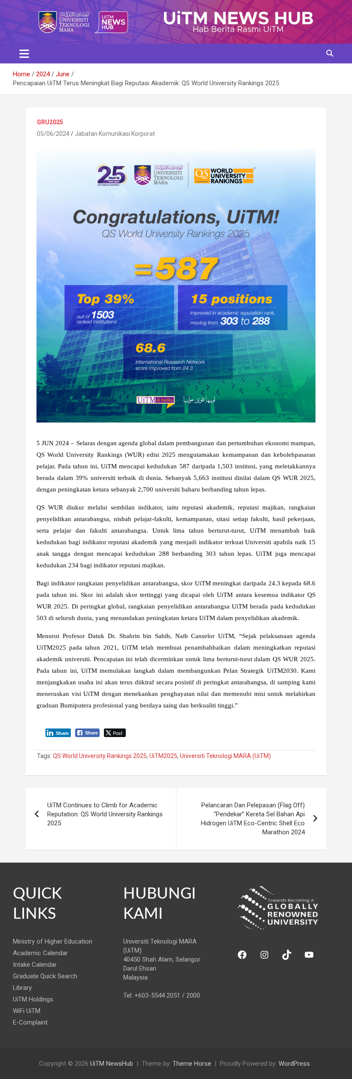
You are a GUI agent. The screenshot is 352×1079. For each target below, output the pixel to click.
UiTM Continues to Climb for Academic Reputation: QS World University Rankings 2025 (105, 814)
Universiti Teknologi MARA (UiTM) (225, 755)
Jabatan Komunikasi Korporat (115, 133)
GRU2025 (50, 122)
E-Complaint (30, 1022)
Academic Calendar (40, 953)
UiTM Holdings (33, 999)
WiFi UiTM (26, 1011)
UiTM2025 (163, 755)
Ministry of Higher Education (52, 941)
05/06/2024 (53, 133)
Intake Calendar (35, 964)
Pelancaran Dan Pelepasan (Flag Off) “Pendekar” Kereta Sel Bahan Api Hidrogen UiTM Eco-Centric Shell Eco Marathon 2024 (253, 818)
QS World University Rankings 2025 (100, 755)
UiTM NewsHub (111, 1063)
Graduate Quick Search (45, 976)
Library (22, 988)
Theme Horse (192, 1063)
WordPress (294, 1063)
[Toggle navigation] (24, 53)
